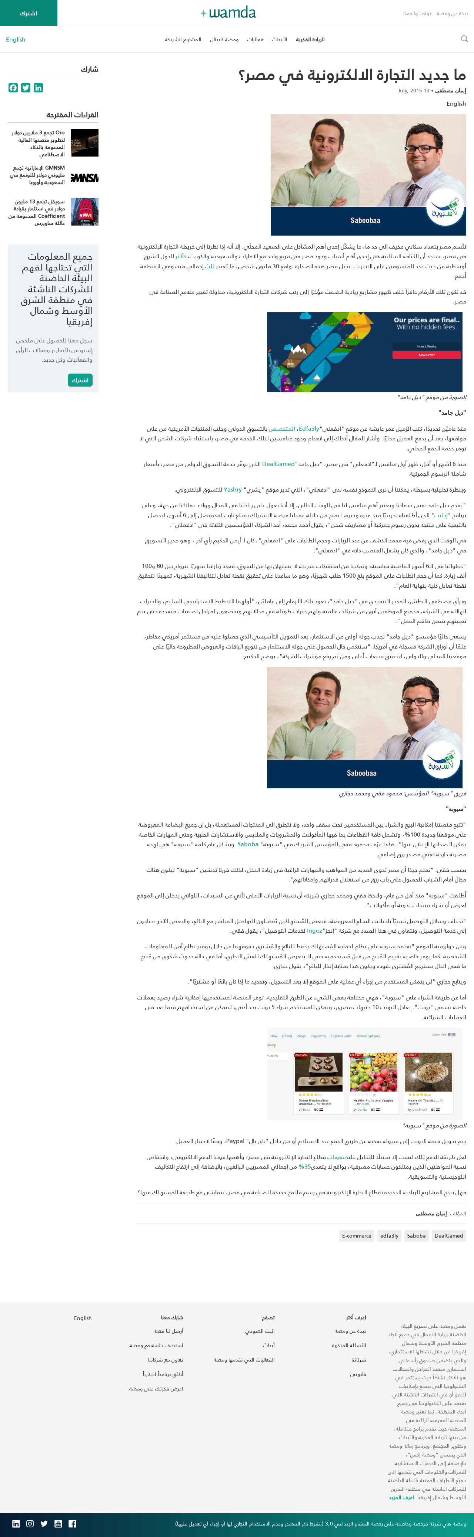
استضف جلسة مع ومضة (156, 1345)
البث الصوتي (260, 1331)
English (16, 39)
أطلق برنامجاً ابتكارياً (163, 1374)
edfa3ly (389, 1236)
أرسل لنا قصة (168, 1331)
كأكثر (181, 256)
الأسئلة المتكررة (349, 1345)
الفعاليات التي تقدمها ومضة (244, 1359)
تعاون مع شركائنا (165, 1359)
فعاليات (255, 39)
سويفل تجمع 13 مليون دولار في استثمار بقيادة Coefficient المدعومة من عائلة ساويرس (37, 212)
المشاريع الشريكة (183, 39)
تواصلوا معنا (417, 13)
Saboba (248, 844)
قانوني (358, 1374)
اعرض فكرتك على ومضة (156, 1388)
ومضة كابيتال (224, 39)
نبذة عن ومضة (452, 13)
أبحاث (269, 1345)
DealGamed (449, 1236)
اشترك (28, 13)
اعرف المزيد (401, 1497)
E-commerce (356, 1236)
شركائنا (358, 1359)
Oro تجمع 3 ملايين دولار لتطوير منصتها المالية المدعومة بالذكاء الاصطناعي (38, 143)
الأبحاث (279, 39)
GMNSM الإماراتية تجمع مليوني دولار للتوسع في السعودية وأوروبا (37, 174)
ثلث (209, 266)
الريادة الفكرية (310, 39)
